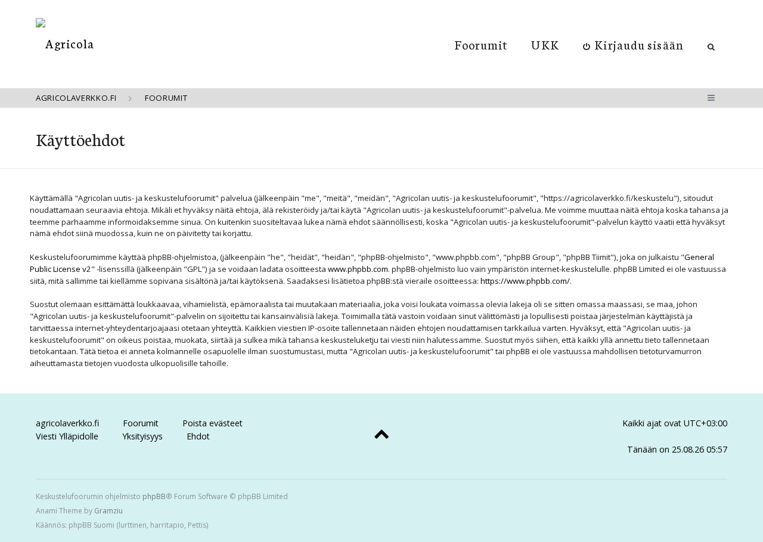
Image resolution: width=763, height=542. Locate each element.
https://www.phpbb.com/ (525, 280)
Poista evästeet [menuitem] (212, 423)
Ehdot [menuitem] (198, 436)
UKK (545, 44)
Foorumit (481, 44)
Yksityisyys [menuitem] (142, 436)
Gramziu (108, 511)
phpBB (154, 496)
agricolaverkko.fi (67, 423)
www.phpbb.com (358, 269)
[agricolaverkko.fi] (65, 43)
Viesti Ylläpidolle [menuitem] (67, 436)
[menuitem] (633, 44)
